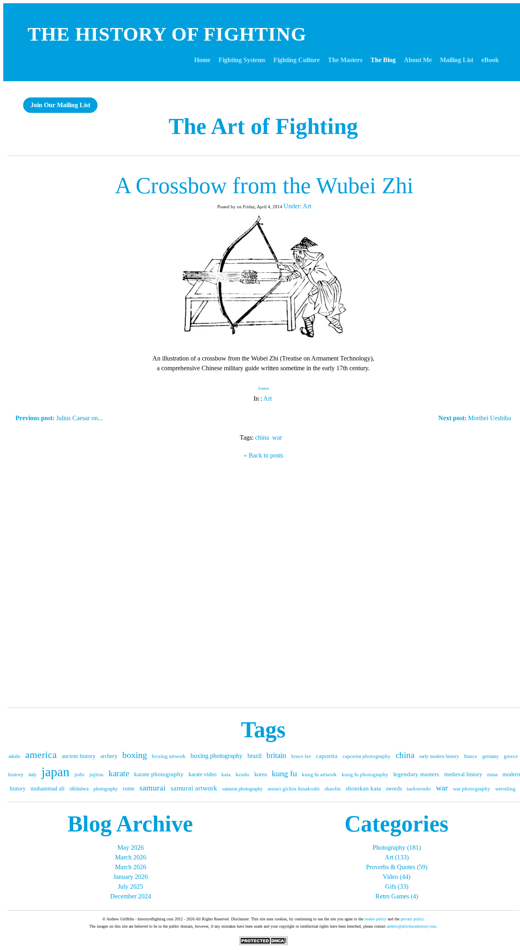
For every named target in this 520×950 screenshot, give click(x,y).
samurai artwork (194, 788)
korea (260, 774)
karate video (202, 774)
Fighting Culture (296, 59)
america (41, 754)
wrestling (505, 789)
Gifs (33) (396, 886)
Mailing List (456, 59)
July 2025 (130, 886)
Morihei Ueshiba (474, 418)
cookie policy (375, 919)
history (16, 774)
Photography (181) (397, 847)
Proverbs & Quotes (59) (396, 867)
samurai (152, 787)
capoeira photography (366, 756)
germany (490, 756)
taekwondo (419, 789)
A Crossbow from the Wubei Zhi (264, 185)
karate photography (159, 774)
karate (118, 773)
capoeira (327, 756)
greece (511, 756)
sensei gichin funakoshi (294, 789)
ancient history (78, 756)
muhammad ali (47, 789)
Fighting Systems (242, 59)
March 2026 (130, 857)
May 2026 (130, 847)
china (262, 437)
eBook (490, 59)
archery (108, 756)
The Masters (345, 59)
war (277, 437)
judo (79, 774)
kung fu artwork (319, 774)
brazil (254, 755)
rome (128, 789)
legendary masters (416, 774)
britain (276, 755)
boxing (134, 755)
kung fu (284, 773)
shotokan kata (363, 788)
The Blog (383, 59)
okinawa (79, 789)
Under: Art (297, 206)
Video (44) (396, 876)
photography (105, 789)
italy (32, 774)
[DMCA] (263, 942)
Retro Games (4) (396, 896)
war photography (471, 789)
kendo (242, 774)
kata (226, 774)
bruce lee (301, 756)
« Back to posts (263, 455)
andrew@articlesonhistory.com (411, 926)
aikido (14, 756)
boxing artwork (169, 756)
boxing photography (217, 755)
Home (202, 59)
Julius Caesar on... (59, 418)
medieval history (463, 774)
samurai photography (242, 789)
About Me (418, 59)
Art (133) (397, 857)
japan (55, 771)
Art (267, 398)
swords (394, 789)
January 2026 (130, 876)
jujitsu (96, 774)
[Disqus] (263, 581)
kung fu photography (365, 774)
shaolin (333, 789)
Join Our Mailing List (60, 104)
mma (492, 774)
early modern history (439, 756)
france (470, 756)
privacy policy (412, 919)
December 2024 (130, 896)
